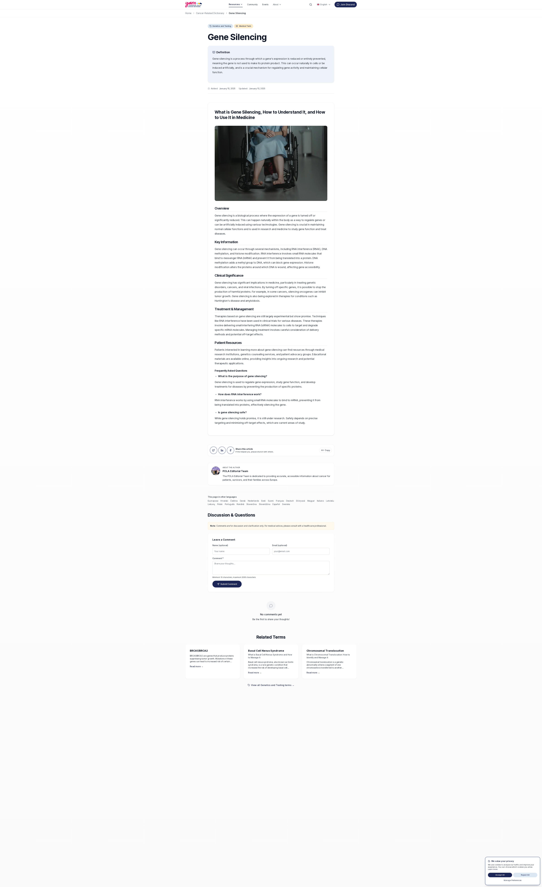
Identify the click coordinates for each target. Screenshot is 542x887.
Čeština (234, 501)
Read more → (196, 666)
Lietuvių (211, 504)
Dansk (243, 501)
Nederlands (253, 501)
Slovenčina (251, 504)
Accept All (500, 875)
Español (276, 504)
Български (213, 501)
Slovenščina (264, 504)
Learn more (493, 869)
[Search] (310, 4)
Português (229, 504)
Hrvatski (224, 501)
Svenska (286, 504)
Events (265, 4)
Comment (217, 558)
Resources (234, 4)
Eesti (263, 501)
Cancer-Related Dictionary (210, 13)
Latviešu (330, 501)
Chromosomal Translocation (325, 650)
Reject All (525, 875)
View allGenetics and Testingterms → (272, 685)
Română (240, 504)
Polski (220, 504)
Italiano (320, 501)
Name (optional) (220, 545)
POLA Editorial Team (235, 471)
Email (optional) (279, 545)
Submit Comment (228, 584)
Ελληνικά (300, 501)
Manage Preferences (513, 880)
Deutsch (290, 501)
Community (252, 4)
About (275, 4)
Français (280, 501)
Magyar (311, 501)
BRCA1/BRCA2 (199, 650)
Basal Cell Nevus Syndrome (266, 650)
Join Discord (347, 4)
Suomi (271, 501)
